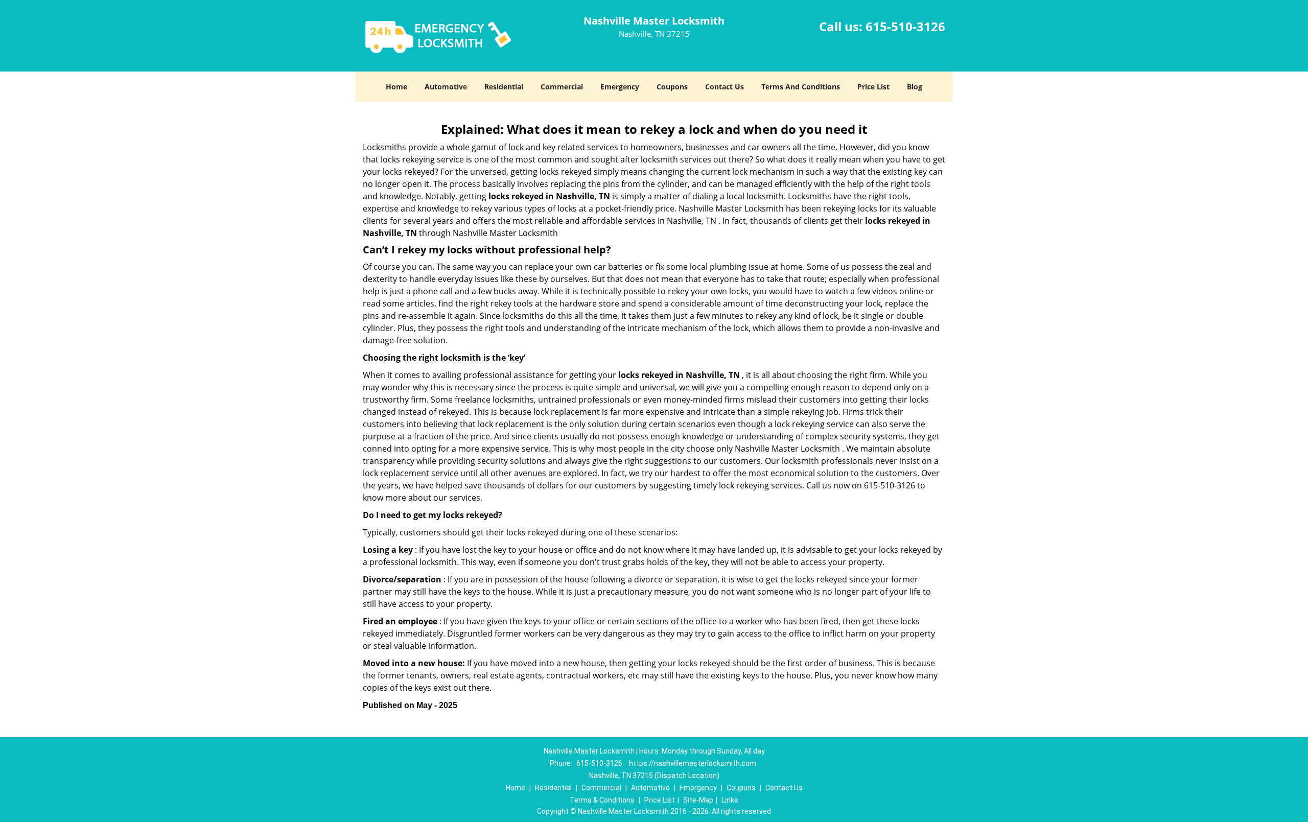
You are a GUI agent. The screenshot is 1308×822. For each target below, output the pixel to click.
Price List (873, 86)
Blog (914, 86)
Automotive (446, 86)
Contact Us (724, 86)
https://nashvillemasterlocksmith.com (692, 763)
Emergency (619, 86)
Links (729, 800)
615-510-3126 (905, 26)
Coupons (672, 86)
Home (396, 86)
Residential (503, 86)
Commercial (562, 86)
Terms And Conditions (800, 86)
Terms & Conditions (602, 800)
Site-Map (698, 800)
